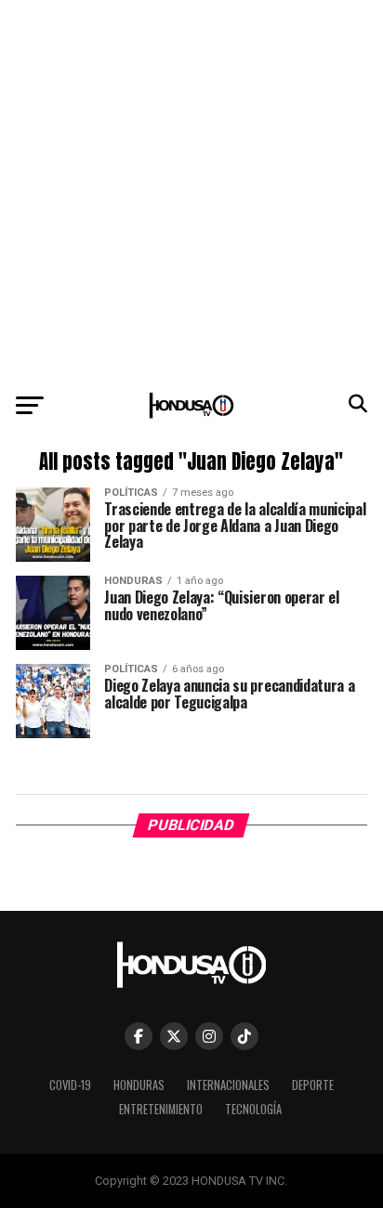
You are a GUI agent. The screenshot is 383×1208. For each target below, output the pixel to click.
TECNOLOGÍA (253, 1109)
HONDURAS (139, 1085)
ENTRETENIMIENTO (161, 1109)
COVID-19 (70, 1085)
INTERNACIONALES (228, 1085)
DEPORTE (313, 1085)
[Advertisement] (191, 191)
